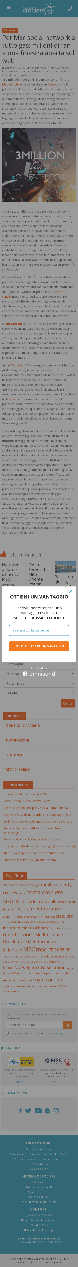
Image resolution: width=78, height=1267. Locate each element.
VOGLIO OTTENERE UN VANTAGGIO (39, 646)
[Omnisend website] (39, 671)
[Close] (71, 591)
